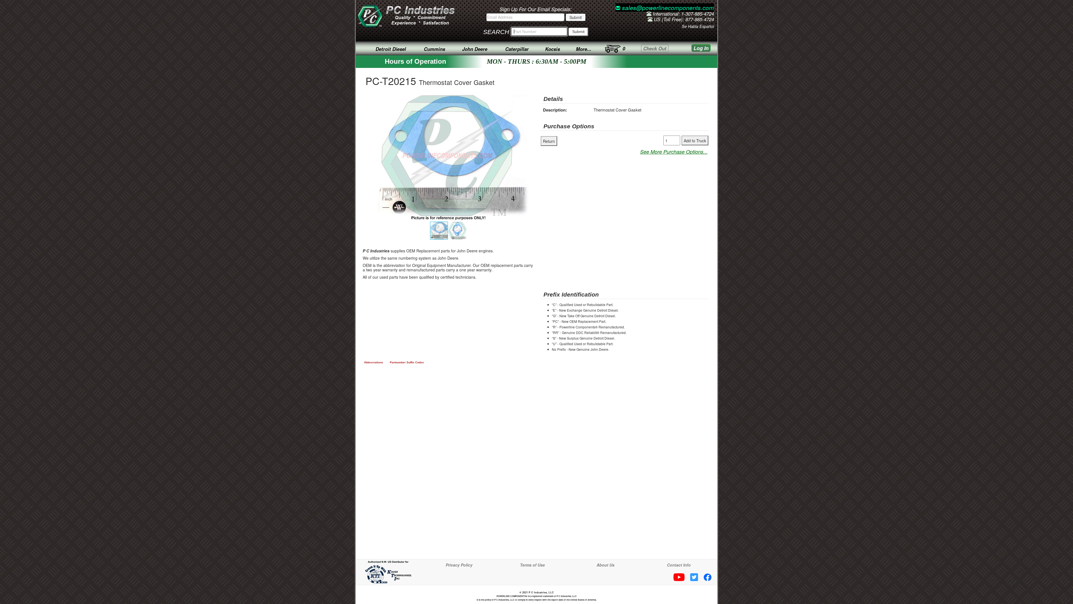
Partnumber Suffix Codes (407, 362)
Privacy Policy (459, 565)
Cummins (434, 49)
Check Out (654, 48)
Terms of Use (532, 565)
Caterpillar (517, 49)
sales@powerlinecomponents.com (667, 7)
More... (583, 49)
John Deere (474, 49)
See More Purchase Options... (674, 151)
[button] (527, 99)
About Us (605, 565)
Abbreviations (373, 362)
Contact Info (679, 565)
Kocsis (552, 49)
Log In (701, 48)
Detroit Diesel (391, 49)
